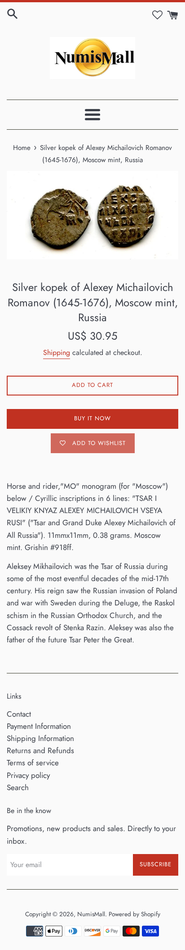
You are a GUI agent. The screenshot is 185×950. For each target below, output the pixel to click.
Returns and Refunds (40, 750)
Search (18, 787)
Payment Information (39, 726)
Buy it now (92, 418)
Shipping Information (40, 738)
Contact (19, 714)
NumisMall (91, 913)
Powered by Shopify (134, 913)
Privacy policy (28, 775)
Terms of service (33, 762)
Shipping (56, 352)
